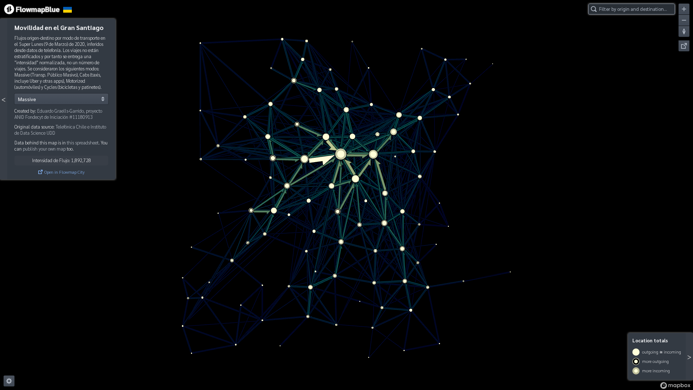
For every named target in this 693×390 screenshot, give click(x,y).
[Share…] (684, 45)
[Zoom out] (684, 20)
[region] (346, 195)
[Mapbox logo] (675, 385)
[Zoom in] (684, 9)
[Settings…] (9, 381)
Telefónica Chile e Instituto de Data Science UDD (60, 130)
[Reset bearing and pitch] (684, 31)
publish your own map (44, 149)
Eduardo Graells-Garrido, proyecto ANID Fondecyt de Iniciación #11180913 (58, 114)
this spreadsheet (83, 142)
